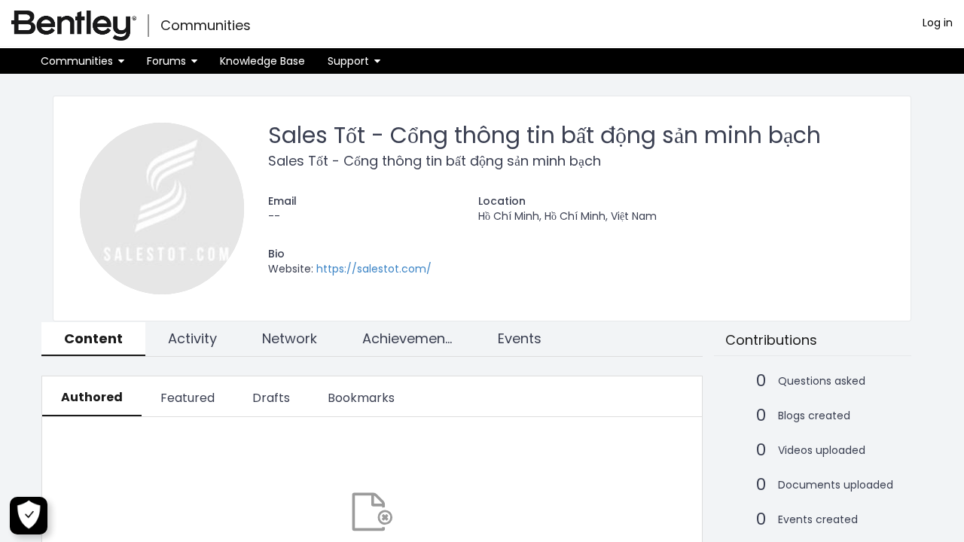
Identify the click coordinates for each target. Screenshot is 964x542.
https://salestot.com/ (374, 268)
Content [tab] (93, 338)
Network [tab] (289, 338)
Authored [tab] (92, 397)
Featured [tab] (187, 397)
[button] (82, 61)
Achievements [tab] (410, 338)
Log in (938, 22)
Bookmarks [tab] (361, 397)
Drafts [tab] (271, 397)
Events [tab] (519, 338)
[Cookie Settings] (28, 515)
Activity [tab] (192, 338)
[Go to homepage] (74, 25)
